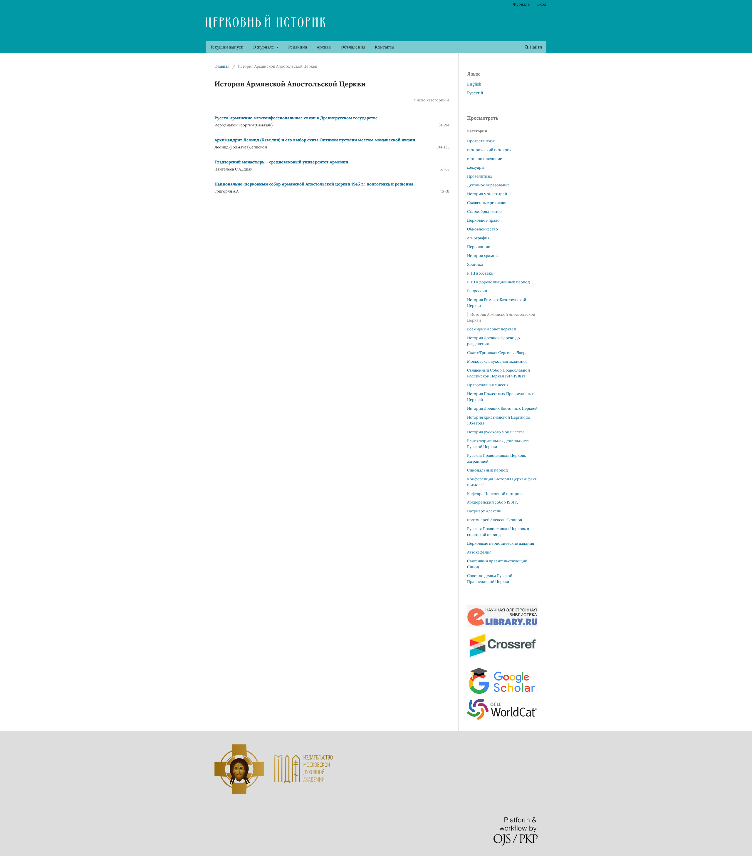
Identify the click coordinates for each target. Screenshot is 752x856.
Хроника (475, 264)
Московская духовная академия (497, 361)
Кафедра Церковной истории (494, 493)
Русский (475, 93)
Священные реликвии (487, 202)
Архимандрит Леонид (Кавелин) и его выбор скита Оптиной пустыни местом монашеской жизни (314, 140)
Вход (541, 4)
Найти (535, 47)
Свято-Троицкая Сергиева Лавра (497, 352)
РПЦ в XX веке (480, 273)
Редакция (297, 47)
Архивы (324, 47)
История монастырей (487, 193)
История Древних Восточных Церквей (502, 408)
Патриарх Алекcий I (485, 511)
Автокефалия (479, 552)
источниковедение (484, 158)
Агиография (478, 237)
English (474, 84)
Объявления (353, 47)
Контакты (384, 47)
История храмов (482, 255)
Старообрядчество (484, 211)
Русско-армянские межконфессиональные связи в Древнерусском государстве (296, 118)
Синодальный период (487, 470)
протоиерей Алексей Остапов (494, 519)
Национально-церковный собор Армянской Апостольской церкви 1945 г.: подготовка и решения (313, 184)
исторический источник (489, 149)
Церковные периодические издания (500, 543)
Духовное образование (488, 185)
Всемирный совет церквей (491, 329)
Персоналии (478, 246)
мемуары (475, 167)
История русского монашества (496, 431)
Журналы (522, 4)
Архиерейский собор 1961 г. (492, 502)
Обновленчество (482, 229)
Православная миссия (487, 384)
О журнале (264, 47)
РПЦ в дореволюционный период (498, 282)
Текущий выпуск (226, 47)
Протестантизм (481, 140)
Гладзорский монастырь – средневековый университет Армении (281, 162)
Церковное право (483, 220)
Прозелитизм (479, 176)
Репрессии (477, 290)
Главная (221, 66)
